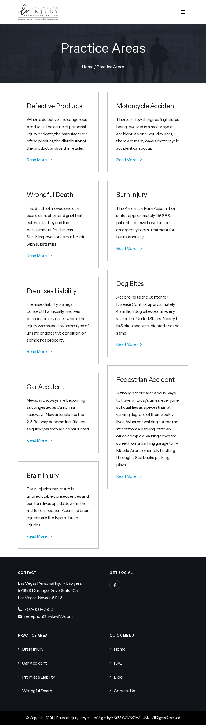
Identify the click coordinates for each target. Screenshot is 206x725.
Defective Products (54, 106)
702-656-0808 (38, 609)
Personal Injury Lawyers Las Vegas (81, 718)
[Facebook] (114, 585)
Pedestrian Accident (145, 379)
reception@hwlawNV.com (48, 616)
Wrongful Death (50, 195)
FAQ (118, 663)
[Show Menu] (183, 12)
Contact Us (124, 690)
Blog (118, 677)
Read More (37, 159)
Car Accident (45, 387)
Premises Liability (51, 291)
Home (87, 66)
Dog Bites (130, 284)
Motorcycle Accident (146, 106)
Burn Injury (131, 195)
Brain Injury (43, 475)
